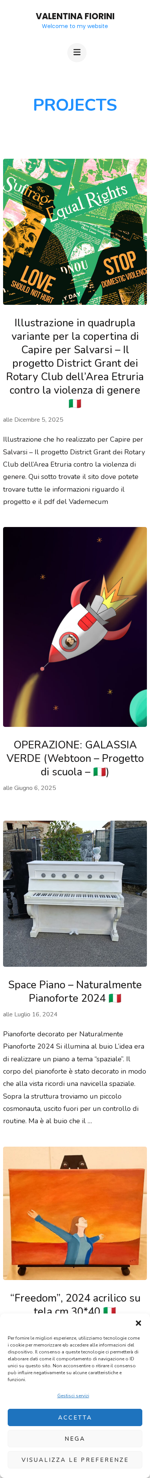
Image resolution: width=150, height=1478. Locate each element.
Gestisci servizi (73, 1396)
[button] (138, 1323)
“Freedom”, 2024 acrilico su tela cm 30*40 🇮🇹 (75, 1305)
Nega (75, 1439)
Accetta (75, 1417)
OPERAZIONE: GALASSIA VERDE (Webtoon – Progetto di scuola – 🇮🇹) (75, 758)
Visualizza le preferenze (75, 1460)
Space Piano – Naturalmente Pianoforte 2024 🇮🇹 (75, 992)
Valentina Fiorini (75, 16)
